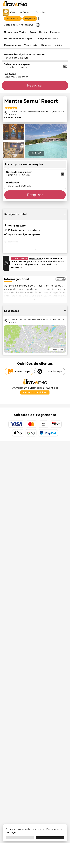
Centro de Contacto (21, 12)
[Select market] (38, 25)
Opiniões (41, 12)
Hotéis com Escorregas (18, 38)
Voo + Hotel (31, 45)
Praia (33, 32)
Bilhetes (46, 45)
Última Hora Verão (15, 32)
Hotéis (43, 32)
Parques (55, 32)
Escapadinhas (12, 45)
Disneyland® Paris (47, 38)
